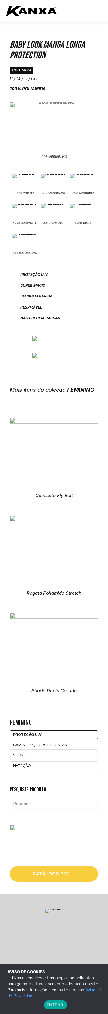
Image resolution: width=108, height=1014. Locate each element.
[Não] (101, 989)
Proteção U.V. (28, 734)
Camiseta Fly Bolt (54, 495)
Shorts (21, 755)
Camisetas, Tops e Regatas (40, 745)
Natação (22, 765)
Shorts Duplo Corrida (54, 690)
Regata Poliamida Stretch (54, 593)
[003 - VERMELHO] (54, 127)
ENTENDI (55, 1005)
